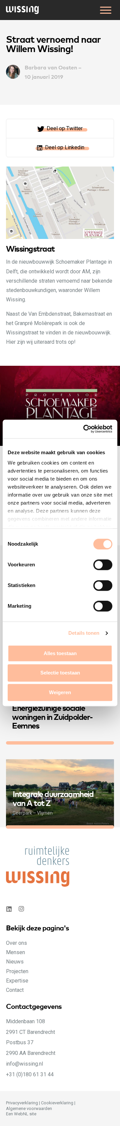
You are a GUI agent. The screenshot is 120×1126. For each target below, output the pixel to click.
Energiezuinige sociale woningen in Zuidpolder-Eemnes (52, 716)
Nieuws (15, 961)
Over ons (16, 943)
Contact (15, 990)
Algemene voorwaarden (29, 1108)
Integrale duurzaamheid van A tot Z (53, 798)
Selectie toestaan (60, 673)
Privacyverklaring (22, 1102)
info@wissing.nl (24, 1064)
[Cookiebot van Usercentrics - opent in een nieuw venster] (84, 429)
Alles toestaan (60, 653)
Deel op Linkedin (64, 147)
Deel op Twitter (65, 128)
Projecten (17, 971)
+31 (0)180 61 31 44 (30, 1074)
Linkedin (9, 909)
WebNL (21, 1113)
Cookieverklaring (57, 1102)
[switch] (109, 572)
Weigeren (60, 692)
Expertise (17, 980)
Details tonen (83, 633)
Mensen (15, 952)
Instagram (22, 909)
